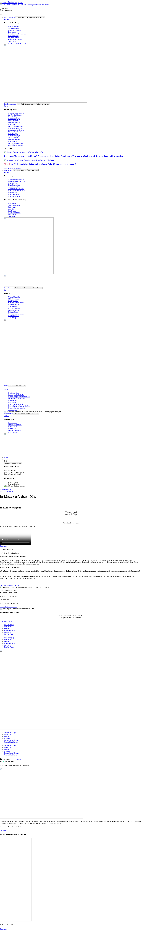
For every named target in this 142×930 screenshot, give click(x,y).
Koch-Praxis (12, 124)
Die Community (13, 26)
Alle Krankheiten (14, 187)
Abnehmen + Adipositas (16, 113)
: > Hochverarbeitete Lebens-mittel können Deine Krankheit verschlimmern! (40, 164)
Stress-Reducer (13, 121)
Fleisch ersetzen (13, 299)
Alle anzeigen (12, 306)
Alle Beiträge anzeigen (15, 128)
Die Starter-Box (13, 393)
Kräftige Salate (13, 301)
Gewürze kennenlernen (16, 303)
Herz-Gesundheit (14, 185)
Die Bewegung (9, 625)
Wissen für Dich (9, 630)
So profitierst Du (13, 28)
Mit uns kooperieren (15, 425)
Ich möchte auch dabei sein (17, 34)
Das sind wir (12, 423)
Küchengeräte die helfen (16, 395)
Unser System (12, 426)
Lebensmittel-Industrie (15, 126)
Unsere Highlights (14, 297)
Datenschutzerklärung (11, 740)
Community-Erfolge (15, 30)
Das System (12, 203)
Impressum (7, 738)
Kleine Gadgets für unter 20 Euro (19, 397)
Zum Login (12, 32)
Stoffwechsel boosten (15, 115)
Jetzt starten (12, 209)
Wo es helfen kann (14, 205)
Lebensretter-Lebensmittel (16, 398)
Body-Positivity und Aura (16, 181)
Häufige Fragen (9, 634)
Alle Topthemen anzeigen (12, 168)
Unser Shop (8, 734)
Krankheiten (8, 626)
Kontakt (6, 736)
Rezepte (6, 628)
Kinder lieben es (13, 304)
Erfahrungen (12, 207)
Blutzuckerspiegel (14, 119)
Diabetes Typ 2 (13, 117)
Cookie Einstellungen (11, 742)
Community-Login (10, 733)
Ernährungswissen (14, 122)
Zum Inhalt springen (6, 1)
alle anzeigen (12, 400)
